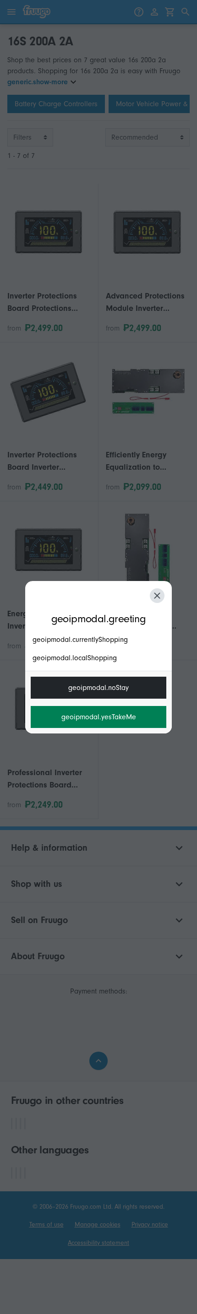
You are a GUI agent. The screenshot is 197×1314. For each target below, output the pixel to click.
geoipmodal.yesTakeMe (98, 717)
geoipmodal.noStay (98, 688)
